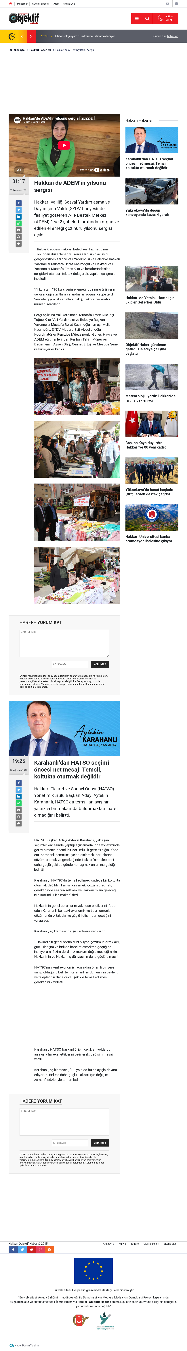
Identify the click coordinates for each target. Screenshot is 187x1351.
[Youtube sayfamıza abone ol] (31, 1249)
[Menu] (136, 18)
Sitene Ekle (69, 3)
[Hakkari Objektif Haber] (24, 18)
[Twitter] (19, 210)
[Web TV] (168, 3)
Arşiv (56, 3)
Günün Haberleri (40, 3)
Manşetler (22, 3)
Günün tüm (165, 36)
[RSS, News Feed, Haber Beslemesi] (49, 1249)
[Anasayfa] (11, 3)
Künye (122, 1243)
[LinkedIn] (19, 217)
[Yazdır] (19, 237)
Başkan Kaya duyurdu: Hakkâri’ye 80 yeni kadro (84, 36)
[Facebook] (19, 203)
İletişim (135, 1243)
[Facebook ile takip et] (13, 1249)
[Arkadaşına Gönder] (19, 230)
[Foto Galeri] (176, 3)
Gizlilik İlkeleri (151, 1243)
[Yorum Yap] (19, 244)
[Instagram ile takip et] (40, 1249)
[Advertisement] (93, 83)
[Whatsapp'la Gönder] (19, 223)
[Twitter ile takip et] (22, 1249)
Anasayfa (108, 1243)
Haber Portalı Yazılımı (27, 1345)
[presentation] (21, 36)
